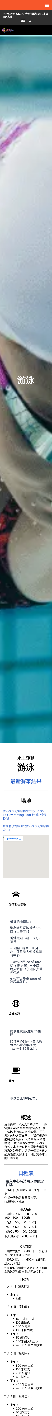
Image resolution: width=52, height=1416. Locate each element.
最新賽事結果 (26, 781)
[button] (23, 20)
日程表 (26, 1173)
